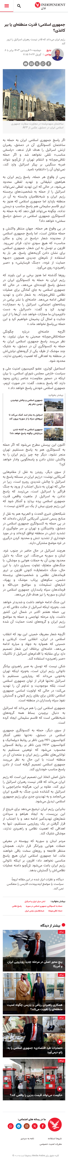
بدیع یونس (47, 52)
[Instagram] (27, 1126)
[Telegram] (19, 1126)
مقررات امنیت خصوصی (51, 1144)
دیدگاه (44, 926)
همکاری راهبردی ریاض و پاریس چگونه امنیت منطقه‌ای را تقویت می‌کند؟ (34, 1007)
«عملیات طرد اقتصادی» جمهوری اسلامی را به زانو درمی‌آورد (34, 1050)
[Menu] (6, 6)
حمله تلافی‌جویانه (55, 910)
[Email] (31, 63)
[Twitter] (37, 63)
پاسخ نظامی (17, 906)
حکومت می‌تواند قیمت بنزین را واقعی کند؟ (36, 1095)
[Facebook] (48, 63)
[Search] (19, 6)
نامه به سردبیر (27, 1139)
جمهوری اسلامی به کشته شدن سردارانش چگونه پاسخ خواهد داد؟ (26, 431)
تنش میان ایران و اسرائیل (35, 901)
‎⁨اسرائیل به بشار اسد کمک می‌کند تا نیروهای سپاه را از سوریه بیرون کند (26, 417)
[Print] (25, 63)
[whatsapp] (11, 1126)
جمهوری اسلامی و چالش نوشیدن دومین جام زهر (27, 402)
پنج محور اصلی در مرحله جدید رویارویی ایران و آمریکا (34, 964)
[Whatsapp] (43, 63)
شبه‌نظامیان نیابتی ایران (34, 910)
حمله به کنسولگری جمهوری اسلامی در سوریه (44, 906)
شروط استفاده (55, 1139)
